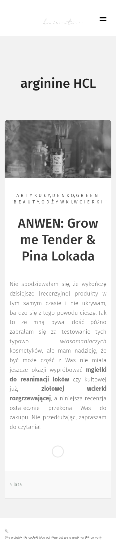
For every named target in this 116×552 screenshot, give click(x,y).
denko (64, 196)
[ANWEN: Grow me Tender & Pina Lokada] (58, 148)
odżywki (57, 202)
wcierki (89, 202)
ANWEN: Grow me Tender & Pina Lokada (58, 240)
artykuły (34, 196)
